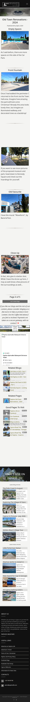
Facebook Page (5, 660)
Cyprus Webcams (6, 667)
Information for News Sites (8, 670)
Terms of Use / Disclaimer (8, 653)
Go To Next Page (15, 301)
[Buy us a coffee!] (15, 328)
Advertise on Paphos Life (8, 646)
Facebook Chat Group (7, 663)
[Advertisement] (15, 134)
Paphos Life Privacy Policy (8, 656)
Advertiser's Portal (6, 650)
